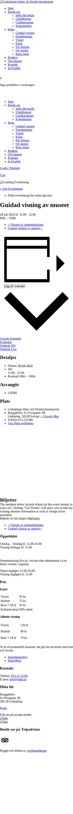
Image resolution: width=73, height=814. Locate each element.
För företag (22, 47)
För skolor (22, 50)
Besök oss (14, 11)
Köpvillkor (14, 660)
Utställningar (23, 19)
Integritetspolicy (17, 657)
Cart (2, 175)
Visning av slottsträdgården (25, 224)
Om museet (15, 61)
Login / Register (10, 168)
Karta (3, 708)
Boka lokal (22, 54)
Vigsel (19, 40)
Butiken (13, 57)
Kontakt (13, 64)
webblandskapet (37, 750)
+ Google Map (49, 416)
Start (10, 8)
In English (14, 68)
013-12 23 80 (19, 675)
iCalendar (6, 342)
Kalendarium (24, 26)
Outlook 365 (8, 345)
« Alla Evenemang (11, 188)
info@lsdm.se (18, 679)
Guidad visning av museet (25, 228)
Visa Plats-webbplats (20, 423)
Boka (11, 29)
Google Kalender (10, 338)
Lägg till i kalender (14, 286)
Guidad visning (25, 33)
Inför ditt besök (25, 15)
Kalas (19, 43)
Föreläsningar (24, 36)
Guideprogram (24, 22)
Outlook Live (8, 349)
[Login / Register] (36, 91)
